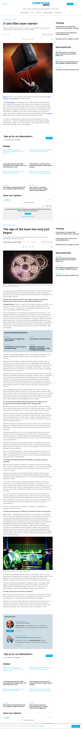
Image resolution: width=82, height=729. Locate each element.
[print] (52, 39)
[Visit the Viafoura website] (49, 205)
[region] (28, 202)
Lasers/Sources (24, 12)
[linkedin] (25, 39)
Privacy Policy (42, 725)
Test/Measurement (48, 12)
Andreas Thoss (7, 242)
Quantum (38, 12)
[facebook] (23, 39)
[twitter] (28, 39)
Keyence (5, 96)
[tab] (7, 199)
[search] (6, 4)
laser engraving (14, 98)
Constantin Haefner (17, 242)
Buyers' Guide (58, 12)
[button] (4, 4)
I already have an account (28, 216)
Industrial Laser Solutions (9, 19)
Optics (32, 12)
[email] (32, 39)
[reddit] (30, 39)
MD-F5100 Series (10, 102)
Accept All (76, 726)
